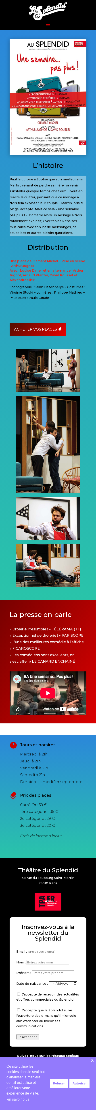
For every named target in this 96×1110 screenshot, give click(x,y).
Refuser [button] (59, 1083)
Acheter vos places (35, 329)
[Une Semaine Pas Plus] (48, 587)
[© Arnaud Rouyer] (48, 392)
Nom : (21, 962)
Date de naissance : (32, 984)
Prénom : (24, 973)
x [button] (92, 1060)
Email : (22, 952)
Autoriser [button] (80, 1083)
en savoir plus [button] (18, 1099)
